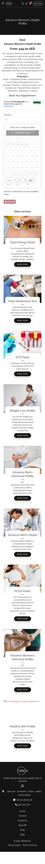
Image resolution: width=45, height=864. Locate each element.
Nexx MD (23, 825)
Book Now (22, 264)
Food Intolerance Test (22, 301)
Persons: (8, 115)
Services (22, 816)
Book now (10, 201)
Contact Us (22, 820)
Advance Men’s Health (22, 535)
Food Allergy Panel (22, 242)
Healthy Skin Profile (22, 726)
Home (22, 811)
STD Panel (23, 357)
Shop (22, 830)
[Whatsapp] (22, 785)
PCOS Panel (22, 591)
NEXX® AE (26, 841)
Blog (22, 834)
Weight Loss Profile (22, 410)
